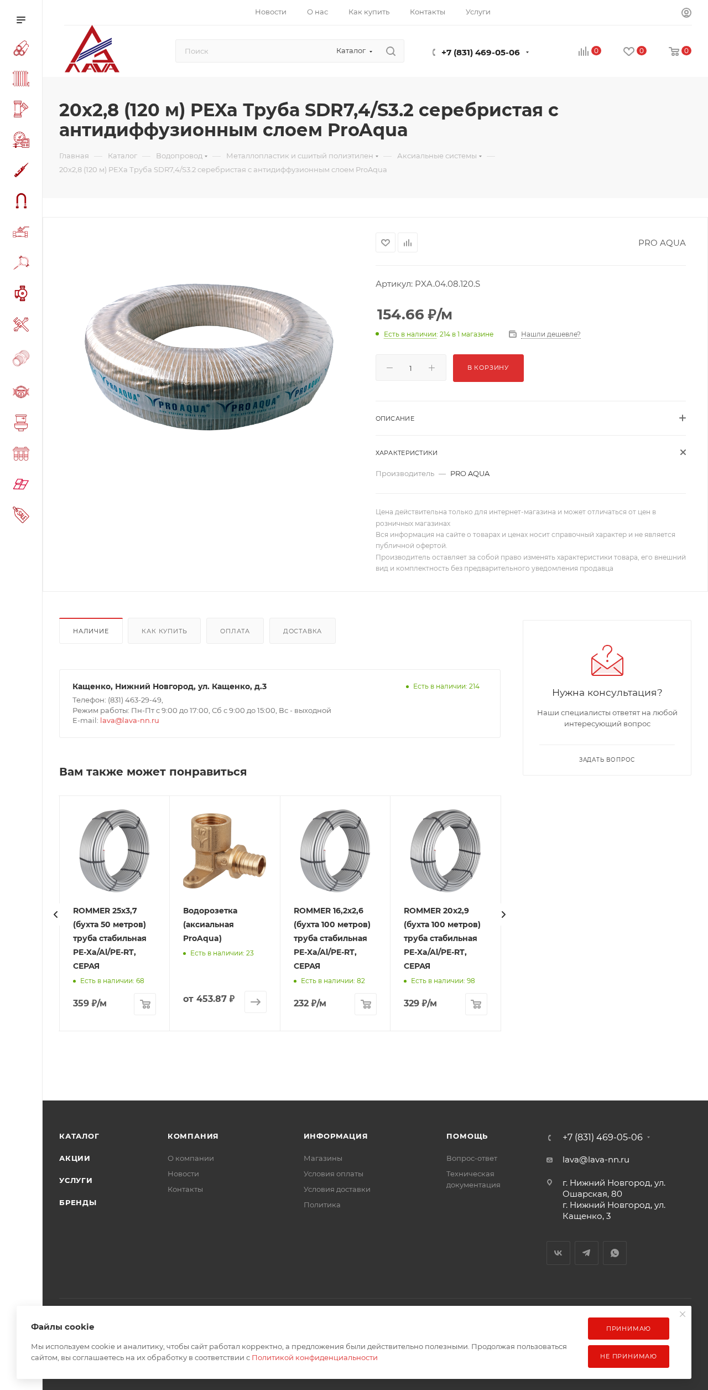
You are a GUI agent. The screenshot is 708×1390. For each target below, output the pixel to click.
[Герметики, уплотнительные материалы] (23, 172)
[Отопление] (23, 80)
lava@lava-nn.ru (129, 720)
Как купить (164, 631)
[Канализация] (23, 110)
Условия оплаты (333, 1173)
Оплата (235, 631)
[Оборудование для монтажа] (23, 326)
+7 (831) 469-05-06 (480, 52)
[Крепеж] (23, 264)
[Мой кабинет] (686, 14)
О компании (191, 1158)
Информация (336, 1135)
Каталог (79, 1135)
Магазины (323, 1158)
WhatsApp (615, 1253)
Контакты (185, 1189)
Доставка (302, 631)
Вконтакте (558, 1253)
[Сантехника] (23, 424)
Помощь (467, 1135)
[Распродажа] (23, 516)
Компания (193, 1135)
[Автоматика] (23, 141)
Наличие (91, 631)
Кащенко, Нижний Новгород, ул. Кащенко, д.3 (169, 686)
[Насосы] (23, 295)
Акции (75, 1158)
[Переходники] (23, 360)
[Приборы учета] (23, 393)
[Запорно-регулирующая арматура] (23, 233)
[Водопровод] (23, 49)
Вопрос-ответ (471, 1158)
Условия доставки (337, 1189)
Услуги (76, 1180)
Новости (183, 1173)
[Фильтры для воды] (23, 455)
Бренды (78, 1202)
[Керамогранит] (23, 486)
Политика (322, 1204)
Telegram (586, 1253)
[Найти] (390, 51)
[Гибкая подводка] (23, 202)
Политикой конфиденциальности (315, 1357)
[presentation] (56, 914)
